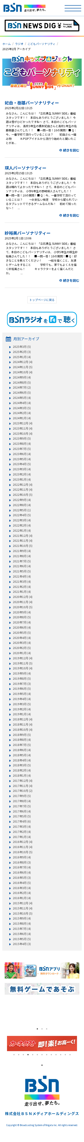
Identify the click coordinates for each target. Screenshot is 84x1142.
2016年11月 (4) (22, 847)
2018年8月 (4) (22, 740)
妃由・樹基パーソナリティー (32, 103)
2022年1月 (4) (22, 530)
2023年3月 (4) (22, 469)
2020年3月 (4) (22, 643)
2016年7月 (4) (22, 867)
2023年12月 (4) (22, 423)
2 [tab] (42, 1029)
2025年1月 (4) (22, 357)
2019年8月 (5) (22, 678)
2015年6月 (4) (22, 934)
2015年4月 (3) (22, 944)
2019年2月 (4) (22, 709)
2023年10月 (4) (22, 433)
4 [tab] (28, 1054)
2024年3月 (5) (22, 408)
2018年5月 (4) (22, 755)
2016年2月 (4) (22, 893)
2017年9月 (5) (22, 796)
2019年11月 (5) (22, 663)
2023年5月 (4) (22, 459)
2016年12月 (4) (22, 842)
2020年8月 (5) (22, 617)
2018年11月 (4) (22, 724)
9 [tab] (51, 1054)
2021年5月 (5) (22, 571)
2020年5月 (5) (22, 632)
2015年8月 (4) (22, 923)
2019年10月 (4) (22, 668)
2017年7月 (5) (22, 806)
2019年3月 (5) (22, 704)
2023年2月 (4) (22, 474)
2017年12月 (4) (22, 780)
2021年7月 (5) (22, 561)
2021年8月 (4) (22, 556)
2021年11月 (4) (22, 540)
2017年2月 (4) (22, 832)
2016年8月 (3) (22, 862)
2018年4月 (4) (22, 760)
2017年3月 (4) (22, 826)
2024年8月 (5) (22, 382)
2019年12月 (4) (22, 658)
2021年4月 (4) (22, 576)
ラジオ (19, 44)
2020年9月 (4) (22, 612)
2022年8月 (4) (22, 505)
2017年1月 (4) (22, 837)
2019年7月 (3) (22, 684)
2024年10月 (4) (22, 372)
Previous (3, 1043)
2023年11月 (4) (22, 428)
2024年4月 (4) (22, 403)
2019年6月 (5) (22, 688)
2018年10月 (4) (22, 729)
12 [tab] (65, 1054)
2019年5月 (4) (22, 694)
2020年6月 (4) (22, 627)
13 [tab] (70, 1054)
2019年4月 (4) (22, 699)
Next (80, 1043)
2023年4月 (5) (22, 464)
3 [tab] (46, 1029)
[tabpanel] (17, 1014)
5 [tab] (32, 1054)
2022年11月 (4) (22, 489)
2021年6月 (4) (22, 566)
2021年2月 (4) (22, 587)
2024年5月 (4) (22, 398)
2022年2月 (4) (22, 525)
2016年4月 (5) (22, 883)
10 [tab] (56, 1054)
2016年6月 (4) (22, 872)
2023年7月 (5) (22, 449)
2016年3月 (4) (22, 888)
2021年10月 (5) (22, 546)
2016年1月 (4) (22, 898)
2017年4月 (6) (22, 821)
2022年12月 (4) (22, 484)
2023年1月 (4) (22, 479)
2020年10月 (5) (22, 607)
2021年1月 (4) (22, 591)
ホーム (6, 44)
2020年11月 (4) (22, 602)
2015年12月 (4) (22, 903)
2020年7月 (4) (22, 622)
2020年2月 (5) (22, 648)
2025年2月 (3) (22, 352)
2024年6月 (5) (22, 392)
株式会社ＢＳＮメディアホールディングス (42, 1113)
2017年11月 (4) (22, 786)
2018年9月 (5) (22, 735)
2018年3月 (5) (22, 765)
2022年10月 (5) (22, 495)
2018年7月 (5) (22, 745)
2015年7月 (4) (22, 929)
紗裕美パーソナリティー (28, 233)
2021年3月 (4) (22, 581)
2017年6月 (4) (22, 811)
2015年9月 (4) (22, 918)
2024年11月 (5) (22, 367)
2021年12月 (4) (22, 536)
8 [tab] (46, 1054)
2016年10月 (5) (22, 852)
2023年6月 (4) (22, 454)
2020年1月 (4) (22, 653)
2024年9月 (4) (22, 377)
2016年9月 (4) (22, 857)
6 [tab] (37, 1054)
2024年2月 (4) (22, 413)
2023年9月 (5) (22, 438)
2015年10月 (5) (22, 913)
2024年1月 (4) (22, 418)
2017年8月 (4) (22, 801)
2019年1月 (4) (22, 714)
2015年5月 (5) (22, 939)
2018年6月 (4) (22, 750)
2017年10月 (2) (22, 791)
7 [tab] (42, 1054)
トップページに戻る (42, 300)
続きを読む (71, 150)
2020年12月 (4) (22, 597)
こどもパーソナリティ (41, 44)
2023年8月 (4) (22, 443)
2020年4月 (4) (22, 638)
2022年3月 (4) (22, 520)
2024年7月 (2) (22, 387)
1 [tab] (37, 1029)
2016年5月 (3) (22, 877)
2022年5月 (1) (22, 510)
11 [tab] (60, 1054)
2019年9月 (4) (22, 673)
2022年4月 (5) (22, 515)
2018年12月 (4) (22, 719)
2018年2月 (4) (22, 770)
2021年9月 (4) (22, 551)
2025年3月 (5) (22, 347)
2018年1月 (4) (22, 775)
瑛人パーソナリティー (25, 168)
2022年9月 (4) (22, 500)
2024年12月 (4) (22, 362)
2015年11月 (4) (22, 908)
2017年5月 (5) (22, 816)
